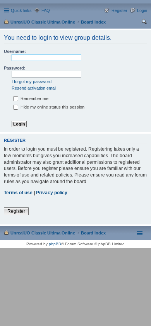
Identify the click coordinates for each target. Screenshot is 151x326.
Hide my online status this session (51, 107)
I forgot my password (31, 81)
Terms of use (18, 192)
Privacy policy (51, 192)
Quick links (21, 10)
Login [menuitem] (142, 10)
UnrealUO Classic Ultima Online (42, 22)
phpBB (55, 244)
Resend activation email (34, 88)
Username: (15, 51)
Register (16, 211)
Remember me (33, 98)
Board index (93, 22)
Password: (15, 68)
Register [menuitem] (119, 10)
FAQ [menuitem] (45, 10)
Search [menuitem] (144, 23)
